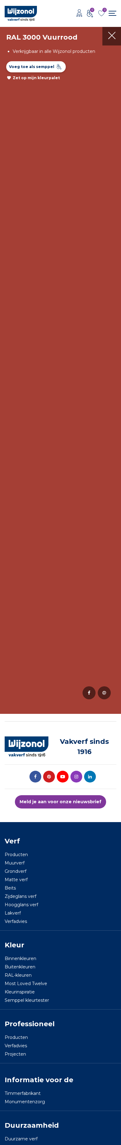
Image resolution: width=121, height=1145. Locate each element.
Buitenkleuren (20, 967)
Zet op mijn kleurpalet (36, 77)
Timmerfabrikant (23, 1093)
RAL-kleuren (18, 975)
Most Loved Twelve (26, 983)
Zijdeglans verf (20, 896)
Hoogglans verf (21, 904)
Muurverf (15, 863)
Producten (16, 854)
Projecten (15, 1054)
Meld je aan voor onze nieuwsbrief (60, 801)
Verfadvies (16, 921)
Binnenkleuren (20, 958)
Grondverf (15, 871)
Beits (10, 888)
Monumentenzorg (25, 1101)
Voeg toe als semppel (31, 66)
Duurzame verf (21, 1139)
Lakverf (13, 913)
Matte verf (16, 879)
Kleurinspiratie (20, 992)
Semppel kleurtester (27, 1000)
